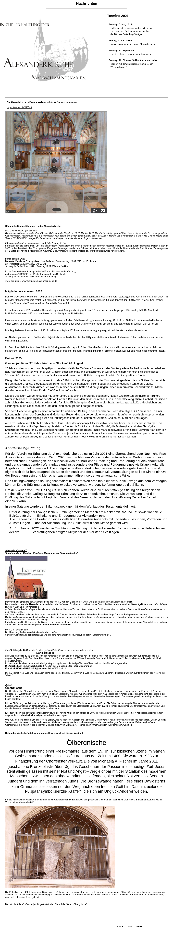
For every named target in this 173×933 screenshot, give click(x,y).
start (130, 926)
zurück (120, 926)
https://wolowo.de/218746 (19, 107)
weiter (139, 926)
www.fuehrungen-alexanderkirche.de (39, 281)
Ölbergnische (79, 904)
